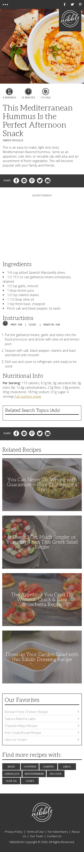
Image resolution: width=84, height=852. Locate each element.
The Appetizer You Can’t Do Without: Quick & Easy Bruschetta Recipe (42, 599)
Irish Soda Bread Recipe (23, 732)
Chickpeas (30, 766)
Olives (30, 781)
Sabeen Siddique (13, 140)
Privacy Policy (14, 832)
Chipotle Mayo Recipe (21, 725)
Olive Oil (11, 781)
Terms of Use (35, 832)
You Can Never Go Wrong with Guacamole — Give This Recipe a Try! (42, 484)
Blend (11, 766)
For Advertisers (58, 832)
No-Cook (55, 773)
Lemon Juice (11, 773)
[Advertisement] (42, 226)
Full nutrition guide (28, 396)
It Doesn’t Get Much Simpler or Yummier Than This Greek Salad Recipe (42, 542)
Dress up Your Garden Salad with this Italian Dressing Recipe (42, 657)
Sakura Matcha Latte (20, 718)
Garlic (67, 766)
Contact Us (54, 836)
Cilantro (48, 766)
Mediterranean (34, 773)
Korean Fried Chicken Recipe (26, 711)
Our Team (36, 836)
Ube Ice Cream (16, 739)
